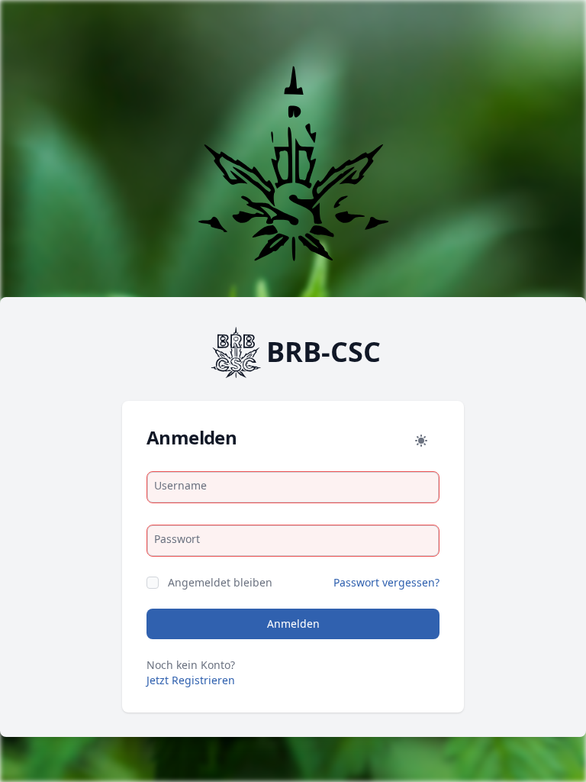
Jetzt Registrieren (190, 680)
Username (180, 485)
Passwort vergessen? (386, 582)
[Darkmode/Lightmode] (421, 440)
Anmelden (293, 623)
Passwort (177, 539)
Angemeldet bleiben (220, 582)
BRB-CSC (323, 351)
